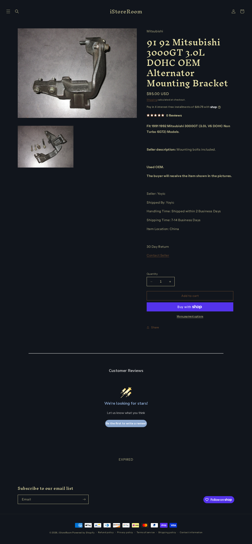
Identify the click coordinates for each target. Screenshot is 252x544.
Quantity (152, 273)
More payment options (190, 316)
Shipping (152, 99)
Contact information (191, 532)
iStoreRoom (65, 532)
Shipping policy (167, 532)
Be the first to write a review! (126, 423)
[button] (8, 11)
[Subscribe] (84, 499)
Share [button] (155, 327)
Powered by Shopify (83, 532)
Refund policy (106, 532)
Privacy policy (125, 532)
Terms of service (146, 532)
